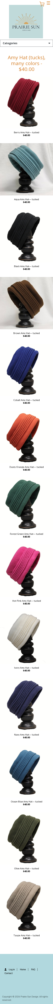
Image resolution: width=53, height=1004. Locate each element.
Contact (9, 973)
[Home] (26, 21)
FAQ (33, 969)
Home (23, 969)
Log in (12, 969)
